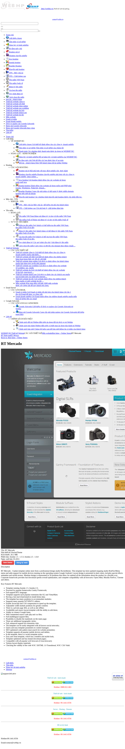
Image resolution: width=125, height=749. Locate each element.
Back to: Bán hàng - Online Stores (14, 338)
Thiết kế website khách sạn (16, 113)
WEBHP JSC (6, 333)
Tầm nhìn (9, 665)
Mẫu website (11, 117)
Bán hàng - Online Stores (61, 333)
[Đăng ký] (22, 564)
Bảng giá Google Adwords (16, 126)
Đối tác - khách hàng (14, 99)
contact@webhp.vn (57, 19)
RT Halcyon (5, 335)
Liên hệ (9, 132)
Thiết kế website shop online (17, 106)
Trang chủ (10, 35)
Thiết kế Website (12, 248)
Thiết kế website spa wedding (17, 108)
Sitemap (9, 669)
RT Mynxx (14, 335)
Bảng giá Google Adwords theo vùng (20, 128)
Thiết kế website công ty (15, 102)
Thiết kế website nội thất (15, 104)
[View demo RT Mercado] (8, 564)
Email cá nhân (11, 119)
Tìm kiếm (9, 130)
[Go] (2, 26)
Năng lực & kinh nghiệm (15, 667)
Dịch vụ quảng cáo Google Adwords (20, 124)
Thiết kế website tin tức (15, 115)
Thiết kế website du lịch (15, 110)
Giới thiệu (10, 663)
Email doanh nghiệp (13, 121)
